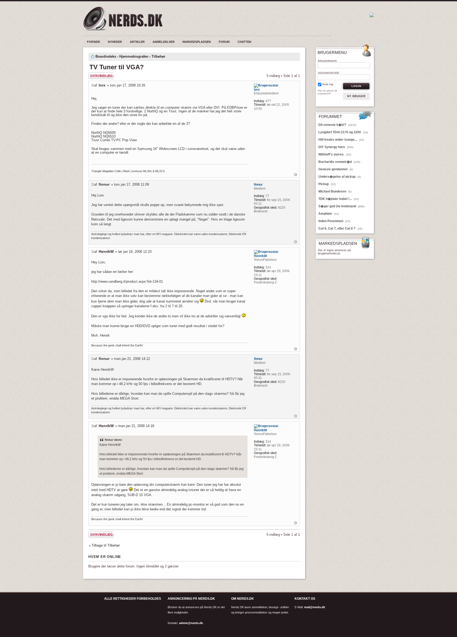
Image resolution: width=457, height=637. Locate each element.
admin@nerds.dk (191, 623)
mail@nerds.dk (314, 607)
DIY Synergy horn (335, 147)
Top (295, 174)
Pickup (327, 184)
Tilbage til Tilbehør (106, 545)
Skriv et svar (98, 74)
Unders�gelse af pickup (339, 176)
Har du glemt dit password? (327, 92)
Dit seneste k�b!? (337, 125)
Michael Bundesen (334, 191)
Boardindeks (105, 56)
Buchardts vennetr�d (339, 162)
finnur (104, 184)
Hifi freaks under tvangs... (341, 139)
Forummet (330, 117)
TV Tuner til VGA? (116, 67)
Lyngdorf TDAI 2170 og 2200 (343, 132)
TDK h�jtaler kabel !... (338, 199)
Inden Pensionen (334, 221)
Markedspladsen (338, 244)
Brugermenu (332, 52)
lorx (102, 85)
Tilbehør (158, 56)
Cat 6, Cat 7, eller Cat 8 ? (340, 228)
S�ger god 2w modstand (341, 206)
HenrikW (106, 251)
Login (356, 86)
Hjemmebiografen (133, 56)
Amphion (328, 214)
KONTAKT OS (305, 599)
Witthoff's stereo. (334, 154)
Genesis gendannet (335, 169)
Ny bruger (356, 96)
